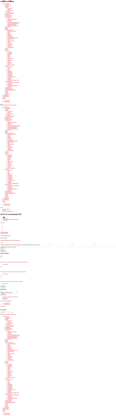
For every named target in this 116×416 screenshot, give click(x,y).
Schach (9, 59)
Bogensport (10, 53)
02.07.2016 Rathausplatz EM (5, 235)
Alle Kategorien (6, 3)
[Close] (0, 307)
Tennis (9, 61)
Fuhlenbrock (10, 72)
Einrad (9, 55)
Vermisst (9, 45)
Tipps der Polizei (11, 40)
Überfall (9, 43)
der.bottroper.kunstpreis (12, 19)
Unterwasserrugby (11, 64)
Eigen (9, 70)
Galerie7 (9, 21)
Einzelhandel (7, 11)
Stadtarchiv (10, 86)
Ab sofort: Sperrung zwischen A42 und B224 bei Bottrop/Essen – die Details (11, 281)
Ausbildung (10, 8)
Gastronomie (7, 14)
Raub (9, 39)
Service (6, 48)
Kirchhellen (10, 74)
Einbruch (9, 35)
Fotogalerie (8, 219)
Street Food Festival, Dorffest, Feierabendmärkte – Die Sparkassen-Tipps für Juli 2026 (13, 271)
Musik (6, 27)
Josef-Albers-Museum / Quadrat (14, 22)
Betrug (9, 33)
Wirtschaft (7, 94)
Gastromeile (6, 232)
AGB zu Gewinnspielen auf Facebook (10, 296)
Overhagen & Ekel (11, 76)
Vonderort (10, 79)
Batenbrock (10, 67)
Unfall (9, 41)
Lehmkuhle (10, 75)
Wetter (6, 93)
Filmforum (10, 20)
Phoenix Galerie (11, 12)
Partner (4, 98)
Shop (4, 97)
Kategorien (2, 292)
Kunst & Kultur (8, 16)
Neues (17, 219)
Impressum (5, 297)
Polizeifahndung (11, 38)
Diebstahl (9, 34)
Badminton (10, 51)
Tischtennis (10, 62)
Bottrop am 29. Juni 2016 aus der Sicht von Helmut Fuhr (10, 240)
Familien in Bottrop (9, 13)
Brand (9, 32)
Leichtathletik (10, 58)
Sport (6, 50)
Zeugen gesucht (11, 47)
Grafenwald (10, 73)
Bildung (6, 7)
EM (3, 232)
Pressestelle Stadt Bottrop (12, 85)
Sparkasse (7, 49)
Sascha (6, 218)
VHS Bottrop (10, 10)
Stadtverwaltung (8, 81)
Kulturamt (10, 83)
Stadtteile (7, 65)
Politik (6, 28)
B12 (8, 17)
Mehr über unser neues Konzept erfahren (8, 246)
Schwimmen (10, 60)
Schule (9, 9)
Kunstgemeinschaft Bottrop (13, 23)
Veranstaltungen (6, 96)
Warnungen (10, 46)
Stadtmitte (10, 77)
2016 (1, 232)
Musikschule (10, 84)
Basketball (10, 52)
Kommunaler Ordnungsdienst (13, 82)
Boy (8, 68)
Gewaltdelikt (10, 36)
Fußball (9, 56)
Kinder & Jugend (8, 15)
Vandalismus (10, 44)
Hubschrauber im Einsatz (12, 37)
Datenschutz (5, 298)
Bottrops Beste (6, 95)
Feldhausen (10, 71)
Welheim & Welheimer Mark (13, 80)
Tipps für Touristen (9, 88)
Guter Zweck (7, 26)
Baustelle (7, 5)
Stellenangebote (8, 87)
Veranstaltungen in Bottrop (10, 89)
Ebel (8, 69)
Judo (9, 57)
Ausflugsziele (8, 4)
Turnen (9, 63)
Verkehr (6, 91)
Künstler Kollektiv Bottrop (13, 25)
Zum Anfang (2, 306)
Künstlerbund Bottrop (12, 24)
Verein (6, 92)
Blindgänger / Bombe (12, 31)
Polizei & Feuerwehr (9, 29)
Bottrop (4, 219)
